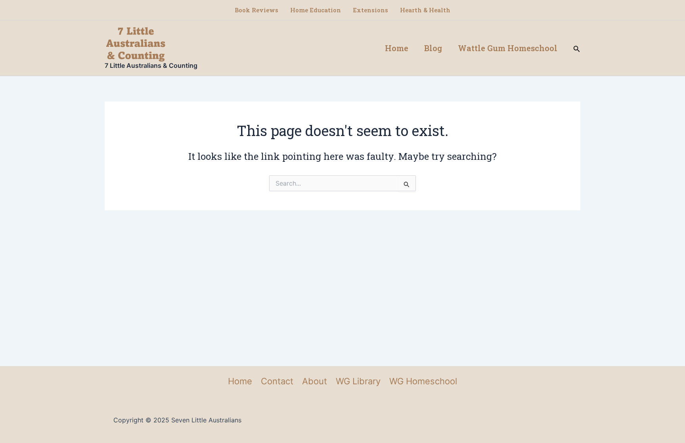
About (314, 381)
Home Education (315, 10)
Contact (277, 381)
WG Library (358, 381)
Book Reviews (256, 10)
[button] (576, 48)
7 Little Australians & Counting (151, 65)
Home (396, 48)
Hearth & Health (425, 10)
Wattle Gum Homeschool (507, 48)
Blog (433, 48)
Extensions (370, 10)
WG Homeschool (423, 381)
